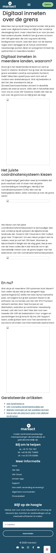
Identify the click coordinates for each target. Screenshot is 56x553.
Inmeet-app (18, 478)
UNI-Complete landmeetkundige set (25, 406)
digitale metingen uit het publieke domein (28, 409)
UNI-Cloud (17, 474)
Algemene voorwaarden (23, 492)
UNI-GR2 (16, 470)
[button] (29, 4)
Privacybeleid (18, 496)
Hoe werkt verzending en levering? (28, 487)
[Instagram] (28, 547)
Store (14, 465)
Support (16, 483)
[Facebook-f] (33, 547)
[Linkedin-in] (23, 547)
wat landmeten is (15, 403)
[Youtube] (38, 547)
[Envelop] (17, 547)
